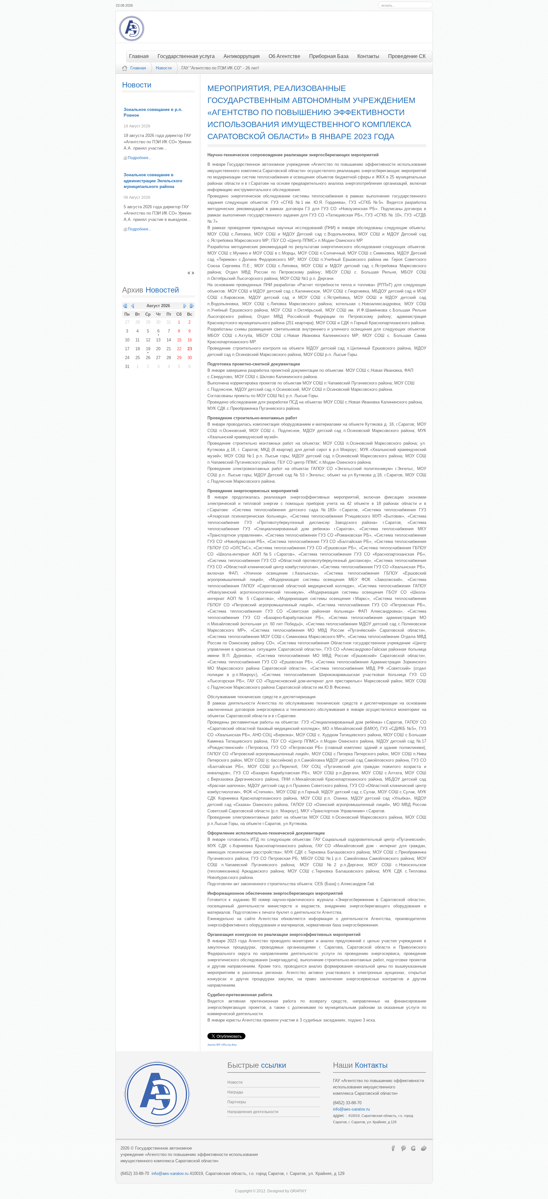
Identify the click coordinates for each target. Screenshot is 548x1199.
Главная (138, 68)
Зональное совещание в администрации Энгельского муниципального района (153, 180)
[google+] (413, 1148)
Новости (164, 68)
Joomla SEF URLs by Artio (222, 1044)
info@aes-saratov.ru (351, 1109)
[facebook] (393, 1148)
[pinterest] (403, 1148)
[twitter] (424, 1148)
